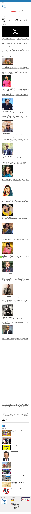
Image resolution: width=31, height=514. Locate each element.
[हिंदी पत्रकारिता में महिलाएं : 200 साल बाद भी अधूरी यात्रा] (6, 482)
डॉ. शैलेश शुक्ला (16, 483)
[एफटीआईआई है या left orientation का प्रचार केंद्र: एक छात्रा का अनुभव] (6, 469)
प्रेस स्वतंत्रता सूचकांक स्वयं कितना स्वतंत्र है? (16, 488)
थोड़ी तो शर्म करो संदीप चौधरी (14, 451)
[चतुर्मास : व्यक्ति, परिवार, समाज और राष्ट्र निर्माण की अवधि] (6, 430)
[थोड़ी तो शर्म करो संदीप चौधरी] (6, 451)
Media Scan (4, 24)
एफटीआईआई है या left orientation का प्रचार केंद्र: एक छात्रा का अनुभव (19, 469)
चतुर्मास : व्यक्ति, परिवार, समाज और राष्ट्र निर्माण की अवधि (17, 430)
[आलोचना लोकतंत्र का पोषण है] (6, 445)
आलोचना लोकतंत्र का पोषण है (14, 445)
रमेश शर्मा (15, 431)
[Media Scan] (15, 6)
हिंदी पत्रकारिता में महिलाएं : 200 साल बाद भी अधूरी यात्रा (17, 482)
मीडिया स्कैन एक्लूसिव (3, 18)
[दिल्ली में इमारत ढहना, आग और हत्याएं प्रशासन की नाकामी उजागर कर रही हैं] (6, 475)
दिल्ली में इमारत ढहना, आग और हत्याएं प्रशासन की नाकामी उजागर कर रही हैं (19, 475)
